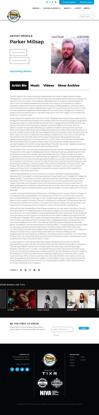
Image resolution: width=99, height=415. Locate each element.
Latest (77, 8)
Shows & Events (52, 8)
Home (72, 357)
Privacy (72, 366)
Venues (35, 8)
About (67, 8)
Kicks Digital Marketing (74, 404)
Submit (84, 328)
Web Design (60, 404)
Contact (83, 360)
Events (72, 360)
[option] (16, 301)
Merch (87, 8)
